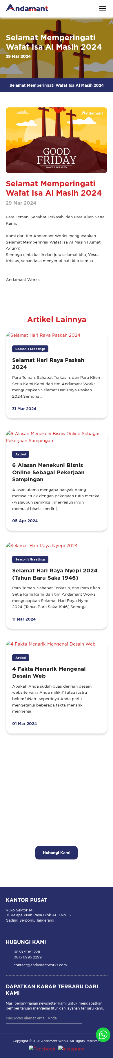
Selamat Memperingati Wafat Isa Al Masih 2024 (57, 85)
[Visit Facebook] (42, 1048)
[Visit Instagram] (71, 1048)
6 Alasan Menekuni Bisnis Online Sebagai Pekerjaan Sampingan (48, 472)
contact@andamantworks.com (40, 965)
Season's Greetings (30, 349)
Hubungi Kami (56, 852)
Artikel (20, 454)
